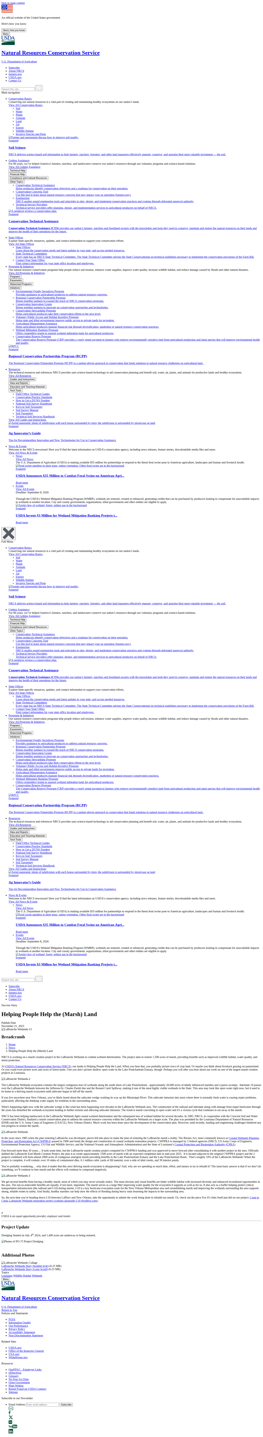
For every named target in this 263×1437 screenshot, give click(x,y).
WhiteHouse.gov (18, 1357)
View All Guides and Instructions (27, 419)
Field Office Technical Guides (33, 393)
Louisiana (7, 1275)
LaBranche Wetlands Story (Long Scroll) (24, 1269)
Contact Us (15, 80)
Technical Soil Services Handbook (35, 416)
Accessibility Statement (22, 1332)
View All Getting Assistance (24, 166)
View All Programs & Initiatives (27, 273)
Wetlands (37, 1275)
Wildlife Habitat (22, 1275)
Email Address (17, 1404)
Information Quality (20, 1322)
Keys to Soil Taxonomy (29, 406)
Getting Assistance (19, 160)
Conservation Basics (20, 98)
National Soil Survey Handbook (34, 403)
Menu (6, 34)
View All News (24, 459)
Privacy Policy (17, 1329)
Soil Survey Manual (27, 410)
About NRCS (16, 70)
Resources (14, 369)
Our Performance (18, 1325)
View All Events (25, 489)
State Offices (16, 237)
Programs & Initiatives (21, 266)
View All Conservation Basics (26, 105)
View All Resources (20, 375)
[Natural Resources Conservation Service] (131, 41)
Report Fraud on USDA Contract (27, 1388)
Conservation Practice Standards (34, 397)
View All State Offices (21, 244)
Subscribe (14, 67)
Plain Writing (16, 1385)
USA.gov (14, 1354)
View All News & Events (23, 452)
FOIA (12, 1319)
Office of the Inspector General (26, 1350)
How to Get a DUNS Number (33, 400)
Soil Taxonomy (24, 413)
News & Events (17, 446)
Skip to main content (13, 2)
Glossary (14, 1376)
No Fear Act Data (19, 1379)
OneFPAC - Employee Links (25, 1369)
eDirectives (15, 1372)
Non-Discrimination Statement (26, 1335)
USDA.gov (15, 77)
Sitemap (13, 1392)
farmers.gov (15, 74)
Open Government (19, 1382)
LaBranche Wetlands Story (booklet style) (25, 1265)
